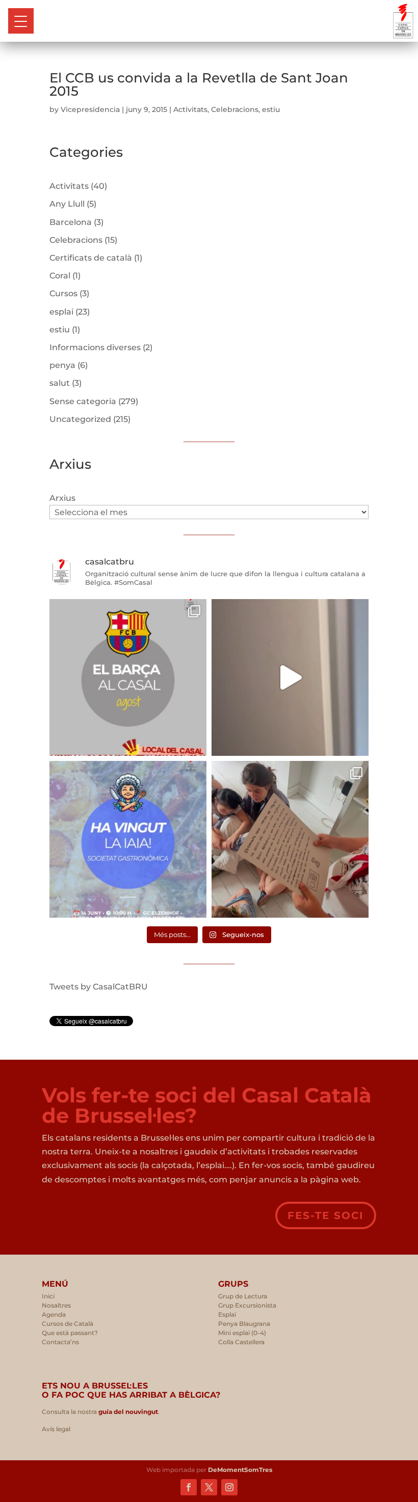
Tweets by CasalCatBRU (98, 986)
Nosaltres (56, 1305)
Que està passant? (70, 1333)
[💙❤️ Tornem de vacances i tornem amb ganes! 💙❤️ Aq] (127, 677)
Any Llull (67, 204)
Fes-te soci (326, 1215)
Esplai (227, 1314)
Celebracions (234, 109)
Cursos (63, 293)
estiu (271, 109)
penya (62, 365)
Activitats (190, 109)
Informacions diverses (95, 347)
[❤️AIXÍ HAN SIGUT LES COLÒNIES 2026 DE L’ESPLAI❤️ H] (290, 677)
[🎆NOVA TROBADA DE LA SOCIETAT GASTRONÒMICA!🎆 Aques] (127, 839)
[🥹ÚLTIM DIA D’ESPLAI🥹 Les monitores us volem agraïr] (290, 839)
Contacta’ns (60, 1342)
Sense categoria (82, 401)
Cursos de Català (67, 1323)
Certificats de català (90, 258)
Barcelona (70, 222)
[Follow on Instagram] (229, 1487)
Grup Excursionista (247, 1305)
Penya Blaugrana (244, 1323)
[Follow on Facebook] (188, 1487)
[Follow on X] (209, 1487)
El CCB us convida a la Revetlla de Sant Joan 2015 (198, 84)
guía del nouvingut (127, 1411)
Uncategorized (80, 419)
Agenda (54, 1314)
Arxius (62, 498)
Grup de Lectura (242, 1296)
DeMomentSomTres (240, 1469)
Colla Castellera (241, 1342)
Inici (48, 1296)
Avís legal (56, 1429)
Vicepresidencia (90, 109)
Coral (59, 275)
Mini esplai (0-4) (242, 1333)
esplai (61, 312)
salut (59, 383)
